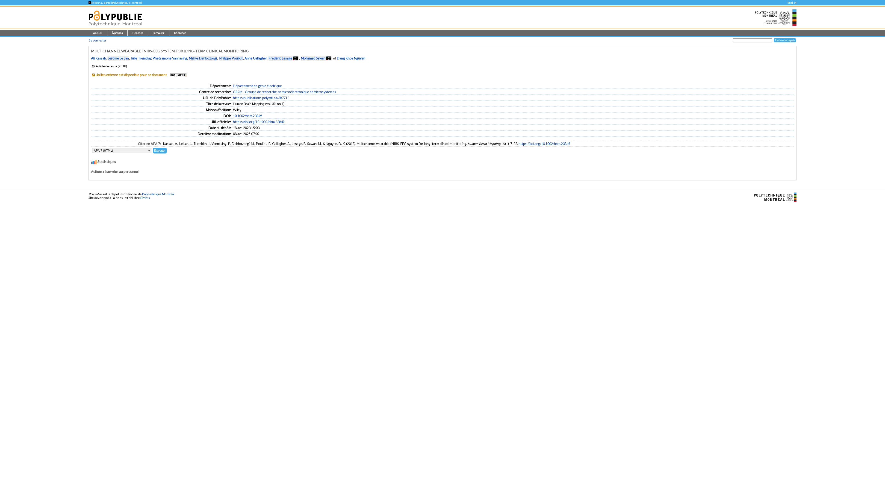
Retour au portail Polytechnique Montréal (115, 2)
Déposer (138, 32)
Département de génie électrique (257, 86)
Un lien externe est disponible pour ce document (131, 75)
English (792, 2)
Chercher (180, 32)
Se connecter (97, 40)
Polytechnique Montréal (158, 194)
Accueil (97, 32)
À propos (117, 32)
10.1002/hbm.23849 (247, 116)
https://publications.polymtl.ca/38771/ (261, 98)
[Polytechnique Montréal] (773, 197)
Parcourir (158, 32)
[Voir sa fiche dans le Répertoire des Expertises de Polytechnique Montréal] (295, 58)
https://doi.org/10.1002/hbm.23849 (259, 122)
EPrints (145, 198)
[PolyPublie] (115, 27)
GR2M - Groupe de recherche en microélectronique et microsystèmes (284, 92)
